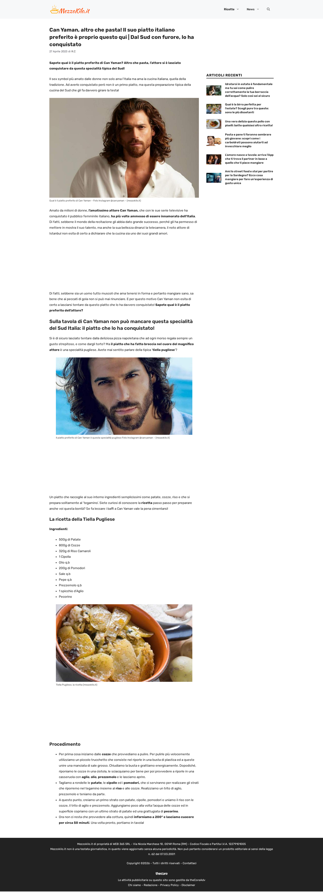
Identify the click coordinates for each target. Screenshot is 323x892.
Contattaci (189, 863)
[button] (268, 9)
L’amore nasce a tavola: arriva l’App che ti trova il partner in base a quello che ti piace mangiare (249, 158)
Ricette (229, 9)
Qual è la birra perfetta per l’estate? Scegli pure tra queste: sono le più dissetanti (247, 108)
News (251, 9)
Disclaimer (188, 885)
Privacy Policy (169, 885)
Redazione (150, 885)
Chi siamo (134, 885)
